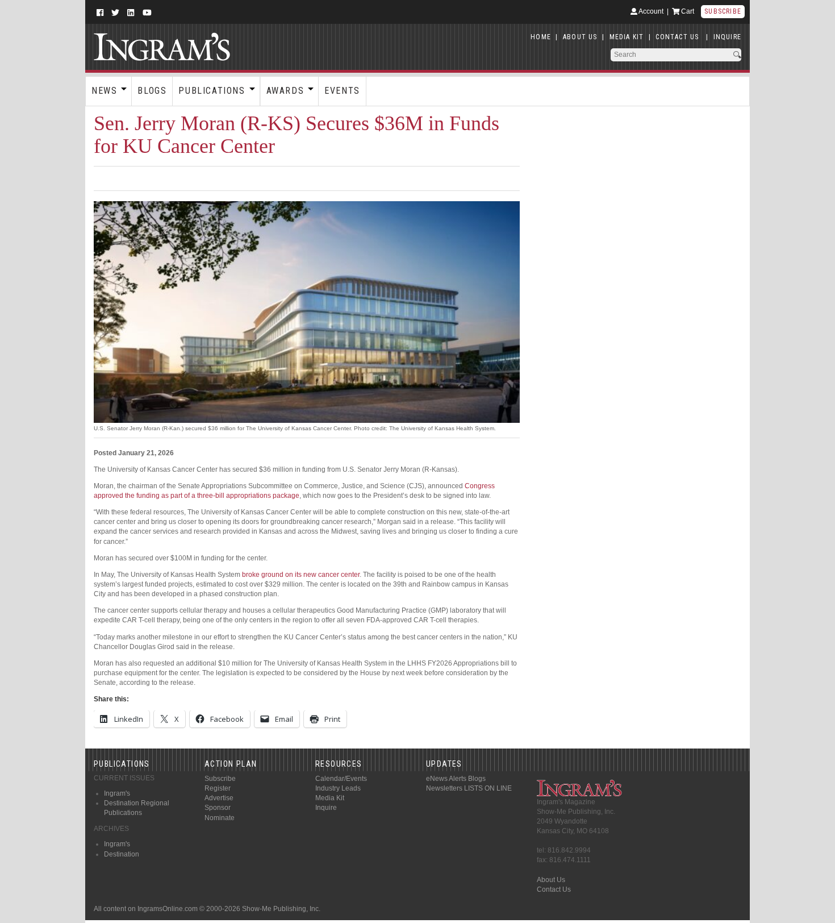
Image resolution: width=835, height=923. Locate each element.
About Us (551, 880)
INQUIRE (727, 37)
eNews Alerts (446, 779)
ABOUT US (580, 37)
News (104, 90)
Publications (211, 90)
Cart (686, 11)
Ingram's (117, 793)
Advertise (218, 798)
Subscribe (722, 11)
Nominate (219, 818)
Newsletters (444, 788)
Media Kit (329, 798)
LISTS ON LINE (488, 788)
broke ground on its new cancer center (301, 575)
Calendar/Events (341, 779)
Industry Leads (338, 788)
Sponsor (217, 808)
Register (217, 788)
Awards (285, 90)
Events (342, 90)
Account (650, 11)
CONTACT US (677, 37)
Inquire (326, 808)
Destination (121, 854)
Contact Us (554, 889)
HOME (541, 37)
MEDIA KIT (626, 37)
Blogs (151, 90)
